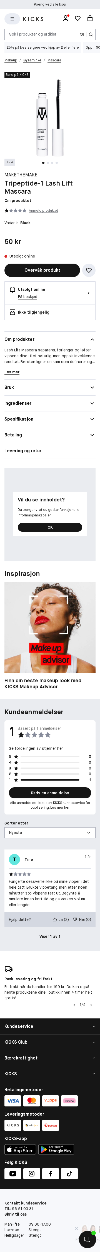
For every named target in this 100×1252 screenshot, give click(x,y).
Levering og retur (22, 451)
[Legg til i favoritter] (89, 270)
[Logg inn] (65, 19)
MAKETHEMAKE (21, 175)
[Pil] (91, 1005)
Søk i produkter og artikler (32, 34)
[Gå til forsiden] (33, 19)
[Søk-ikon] (90, 34)
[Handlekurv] (90, 19)
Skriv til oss (15, 1214)
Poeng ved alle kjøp (50, 4)
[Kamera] (81, 34)
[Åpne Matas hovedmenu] (12, 18)
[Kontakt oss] (87, 1239)
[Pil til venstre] (74, 1005)
